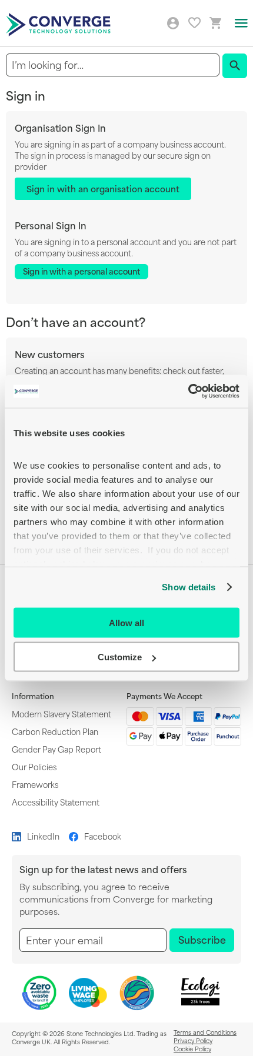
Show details (188, 587)
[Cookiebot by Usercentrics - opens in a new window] (188, 391)
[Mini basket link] (216, 23)
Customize (120, 657)
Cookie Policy (192, 1048)
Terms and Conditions (205, 1032)
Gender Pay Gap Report (56, 749)
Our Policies (34, 766)
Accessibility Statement (55, 802)
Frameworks (35, 784)
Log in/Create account (173, 23)
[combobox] (112, 65)
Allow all (126, 622)
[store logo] (60, 23)
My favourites (194, 22)
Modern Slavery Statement (61, 713)
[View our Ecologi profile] (200, 991)
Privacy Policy (193, 1040)
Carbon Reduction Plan (55, 731)
